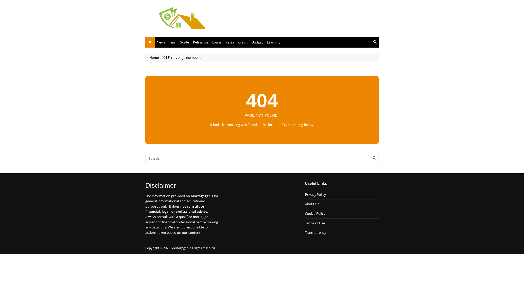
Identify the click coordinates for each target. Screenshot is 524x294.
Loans (216, 42)
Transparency (315, 232)
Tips (172, 42)
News (161, 42)
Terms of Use (315, 223)
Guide (184, 42)
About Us (312, 204)
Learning (273, 42)
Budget (257, 42)
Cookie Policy (315, 213)
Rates (230, 42)
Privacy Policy (315, 194)
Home (154, 57)
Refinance (200, 42)
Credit (243, 42)
